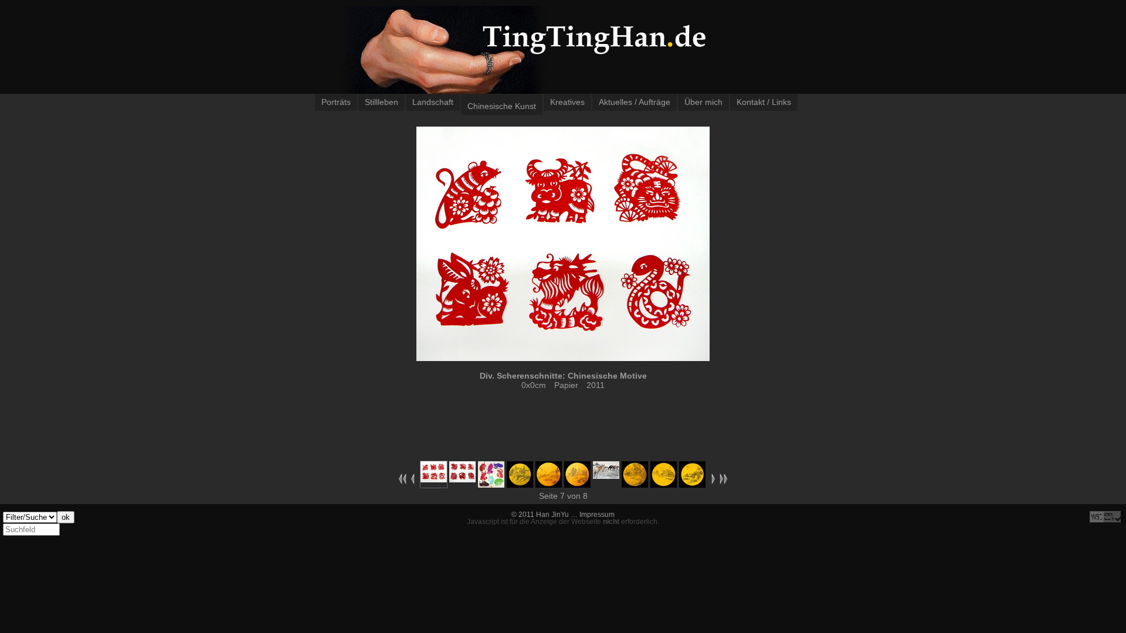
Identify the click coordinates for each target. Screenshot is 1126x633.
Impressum (597, 514)
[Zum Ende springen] (724, 481)
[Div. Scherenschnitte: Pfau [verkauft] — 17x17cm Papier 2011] (491, 484)
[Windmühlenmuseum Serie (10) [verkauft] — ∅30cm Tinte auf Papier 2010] (692, 484)
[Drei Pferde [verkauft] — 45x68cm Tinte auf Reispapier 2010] (606, 476)
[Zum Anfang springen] (402, 481)
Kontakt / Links (764, 102)
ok (66, 517)
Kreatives (567, 102)
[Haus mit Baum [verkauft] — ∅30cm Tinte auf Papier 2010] (635, 484)
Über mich (703, 102)
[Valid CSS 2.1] (1106, 517)
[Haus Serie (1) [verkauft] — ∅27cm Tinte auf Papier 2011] (548, 484)
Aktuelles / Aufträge (634, 102)
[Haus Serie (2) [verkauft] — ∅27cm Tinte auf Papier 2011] (577, 484)
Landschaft (432, 102)
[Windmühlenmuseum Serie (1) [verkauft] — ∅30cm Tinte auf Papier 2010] (663, 484)
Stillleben (381, 102)
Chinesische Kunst (501, 106)
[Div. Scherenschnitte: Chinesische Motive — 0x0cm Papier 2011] (462, 479)
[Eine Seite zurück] (413, 481)
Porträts (336, 102)
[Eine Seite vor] (713, 481)
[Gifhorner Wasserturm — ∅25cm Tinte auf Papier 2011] (520, 484)
